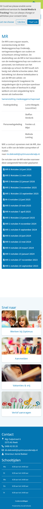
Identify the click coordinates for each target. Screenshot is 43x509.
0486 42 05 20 (11, 446)
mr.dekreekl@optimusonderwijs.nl (23, 153)
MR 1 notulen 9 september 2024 (21, 229)
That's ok (32, 21)
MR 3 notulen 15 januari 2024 (20, 253)
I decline (21, 21)
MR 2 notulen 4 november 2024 (20, 223)
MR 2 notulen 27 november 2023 (21, 259)
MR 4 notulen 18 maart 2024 (19, 247)
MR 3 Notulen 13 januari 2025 (20, 217)
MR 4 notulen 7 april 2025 (18, 211)
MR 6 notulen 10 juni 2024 (18, 235)
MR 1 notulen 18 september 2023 (21, 265)
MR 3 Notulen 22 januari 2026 (20, 181)
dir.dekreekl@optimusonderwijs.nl (21, 449)
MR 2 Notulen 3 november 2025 (21, 187)
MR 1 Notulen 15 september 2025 (22, 193)
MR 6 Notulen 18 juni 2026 (18, 169)
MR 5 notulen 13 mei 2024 (18, 241)
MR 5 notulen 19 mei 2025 (18, 205)
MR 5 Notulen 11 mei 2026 (18, 175)
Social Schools (26, 506)
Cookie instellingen (21, 501)
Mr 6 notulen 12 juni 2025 (18, 199)
